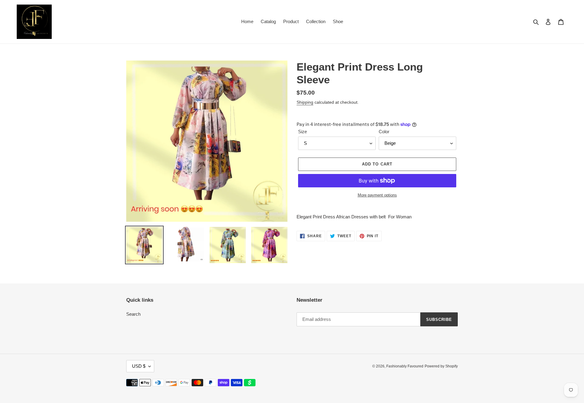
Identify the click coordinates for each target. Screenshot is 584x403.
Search (133, 314)
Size (302, 131)
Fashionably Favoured (404, 366)
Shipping (305, 102)
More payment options (377, 195)
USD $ (138, 366)
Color (384, 131)
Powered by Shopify (441, 366)
